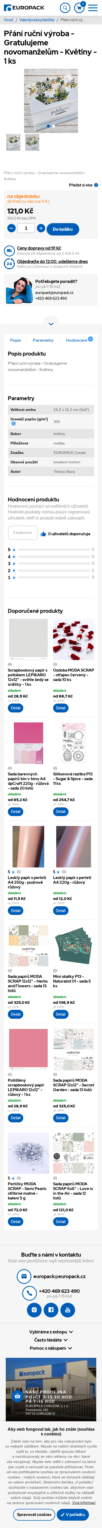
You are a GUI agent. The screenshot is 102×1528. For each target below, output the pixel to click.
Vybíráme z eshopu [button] (48, 1331)
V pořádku (75, 1514)
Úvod (9, 20)
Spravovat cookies (34, 1514)
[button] (48, 127)
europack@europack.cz (54, 293)
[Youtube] (67, 1310)
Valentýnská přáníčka (37, 20)
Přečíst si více (80, 185)
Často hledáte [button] (48, 1340)
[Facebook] (51, 1310)
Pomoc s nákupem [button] (48, 1348)
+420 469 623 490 (51, 298)
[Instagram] (34, 1310)
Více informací (83, 1502)
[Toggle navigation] (65, 8)
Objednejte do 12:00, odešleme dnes (52, 261)
